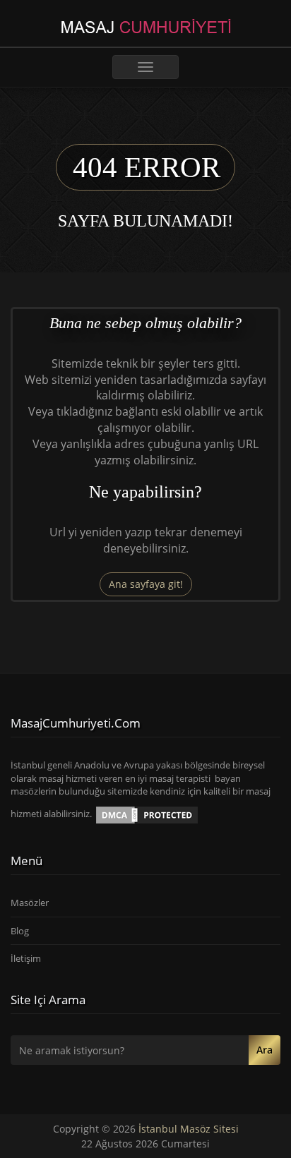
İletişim (26, 958)
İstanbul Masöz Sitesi (188, 1128)
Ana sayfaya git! (146, 584)
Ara (264, 1049)
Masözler (30, 902)
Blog (20, 930)
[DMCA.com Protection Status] (147, 814)
